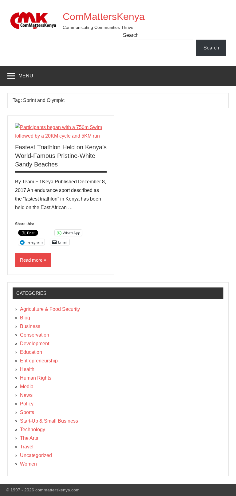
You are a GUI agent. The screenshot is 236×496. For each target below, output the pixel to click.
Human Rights (35, 378)
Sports (27, 412)
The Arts (29, 438)
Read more (31, 260)
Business (30, 326)
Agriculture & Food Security (50, 309)
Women (28, 464)
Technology (32, 429)
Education (31, 352)
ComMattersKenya (104, 16)
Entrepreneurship (39, 360)
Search (131, 35)
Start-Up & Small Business (49, 421)
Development (34, 343)
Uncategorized (36, 455)
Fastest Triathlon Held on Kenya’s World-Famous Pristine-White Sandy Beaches (61, 156)
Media (26, 386)
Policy (26, 403)
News (26, 395)
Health (27, 369)
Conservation (34, 335)
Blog (25, 317)
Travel (26, 446)
